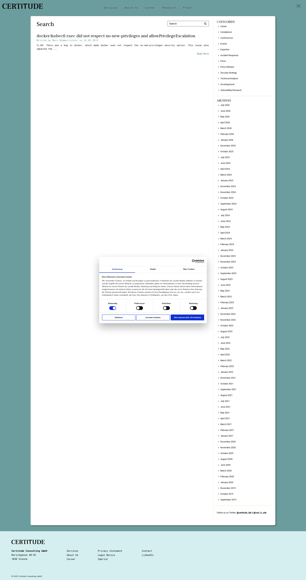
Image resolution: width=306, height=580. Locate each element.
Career (150, 7)
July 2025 (225, 157)
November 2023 (228, 261)
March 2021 (226, 424)
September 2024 (228, 203)
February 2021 (227, 430)
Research (169, 7)
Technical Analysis (229, 78)
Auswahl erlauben (153, 317)
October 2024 (226, 198)
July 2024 (225, 215)
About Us (131, 7)
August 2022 (226, 331)
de (298, 6)
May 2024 (225, 227)
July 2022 (225, 337)
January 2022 (226, 372)
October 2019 (226, 494)
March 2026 (226, 128)
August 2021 (226, 395)
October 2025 (226, 151)
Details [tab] (153, 269)
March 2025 (226, 174)
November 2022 (228, 320)
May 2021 (225, 412)
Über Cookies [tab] (189, 269)
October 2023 (226, 267)
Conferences (226, 38)
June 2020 (225, 465)
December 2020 (228, 441)
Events (223, 43)
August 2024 (226, 209)
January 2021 (226, 436)
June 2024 (225, 221)
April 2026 (225, 122)
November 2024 (228, 192)
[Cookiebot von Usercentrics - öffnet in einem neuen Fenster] (193, 261)
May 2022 (225, 349)
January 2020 (226, 482)
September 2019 (228, 499)
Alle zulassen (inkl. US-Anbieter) (187, 317)
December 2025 (228, 145)
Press (187, 7)
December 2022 (228, 314)
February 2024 (227, 244)
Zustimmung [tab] (117, 269)
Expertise (224, 49)
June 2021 (225, 407)
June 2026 (225, 111)
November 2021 (228, 378)
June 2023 (225, 285)
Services (110, 7)
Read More (203, 53)
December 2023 (228, 256)
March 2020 (226, 470)
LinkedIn (147, 554)
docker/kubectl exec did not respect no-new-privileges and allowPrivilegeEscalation (116, 36)
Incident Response (229, 55)
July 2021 (225, 401)
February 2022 (227, 366)
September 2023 (228, 273)
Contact (147, 550)
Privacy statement (110, 550)
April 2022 (225, 354)
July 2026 (225, 105)
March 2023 (226, 296)
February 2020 (227, 476)
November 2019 (228, 488)
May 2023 (225, 290)
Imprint (103, 559)
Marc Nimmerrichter (65, 40)
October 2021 (226, 383)
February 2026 (227, 134)
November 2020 (228, 447)
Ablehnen (119, 317)
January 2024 (226, 250)
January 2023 (226, 308)
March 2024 (226, 238)
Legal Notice (106, 554)
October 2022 (226, 325)
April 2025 (225, 169)
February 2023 (227, 302)
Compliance (226, 32)
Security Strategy (228, 72)
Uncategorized (227, 84)
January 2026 (226, 140)
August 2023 (226, 279)
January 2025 (226, 180)
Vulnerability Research (231, 90)
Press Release (227, 67)
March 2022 (226, 360)
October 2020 (226, 453)
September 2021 (228, 389)
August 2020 (226, 459)
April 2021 (225, 418)
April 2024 (225, 232)
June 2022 (225, 343)
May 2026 (225, 116)
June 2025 (225, 163)
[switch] (139, 308)
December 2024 (228, 186)
